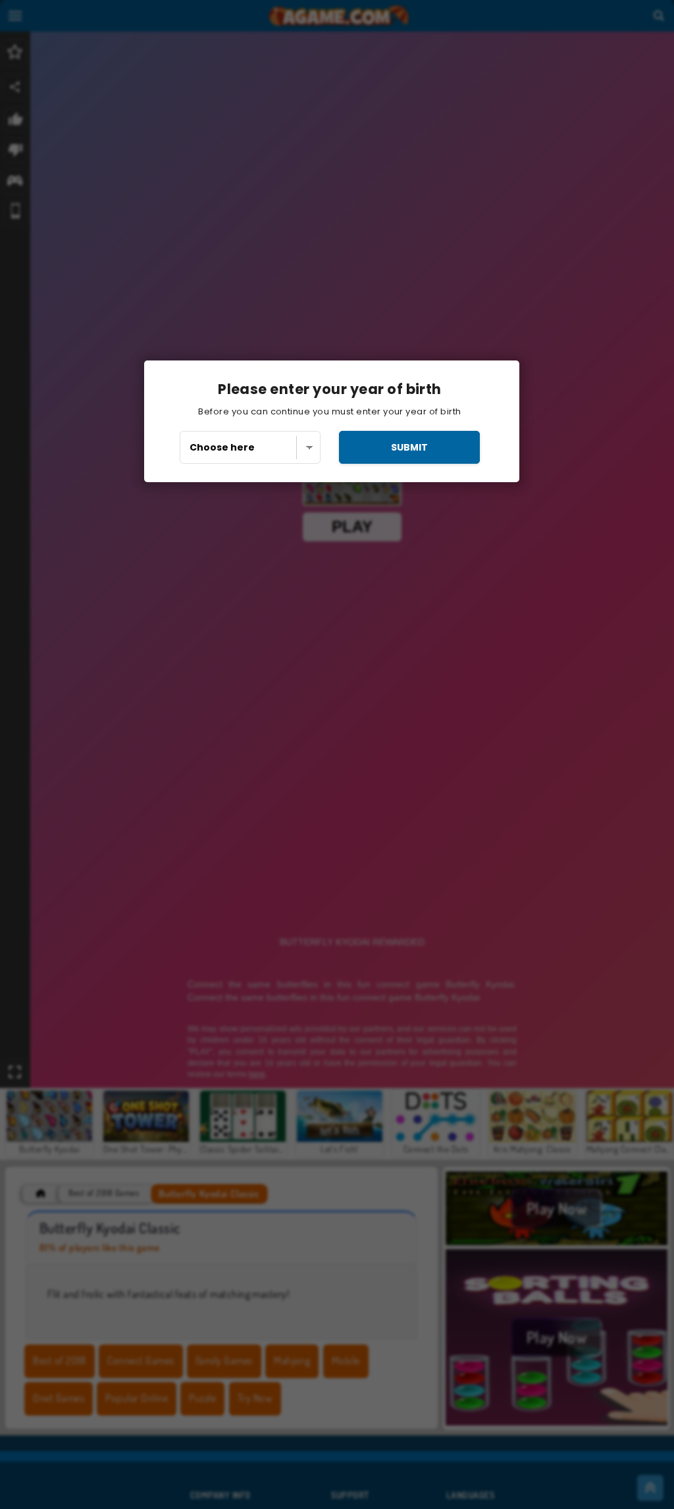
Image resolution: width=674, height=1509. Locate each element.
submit (409, 447)
